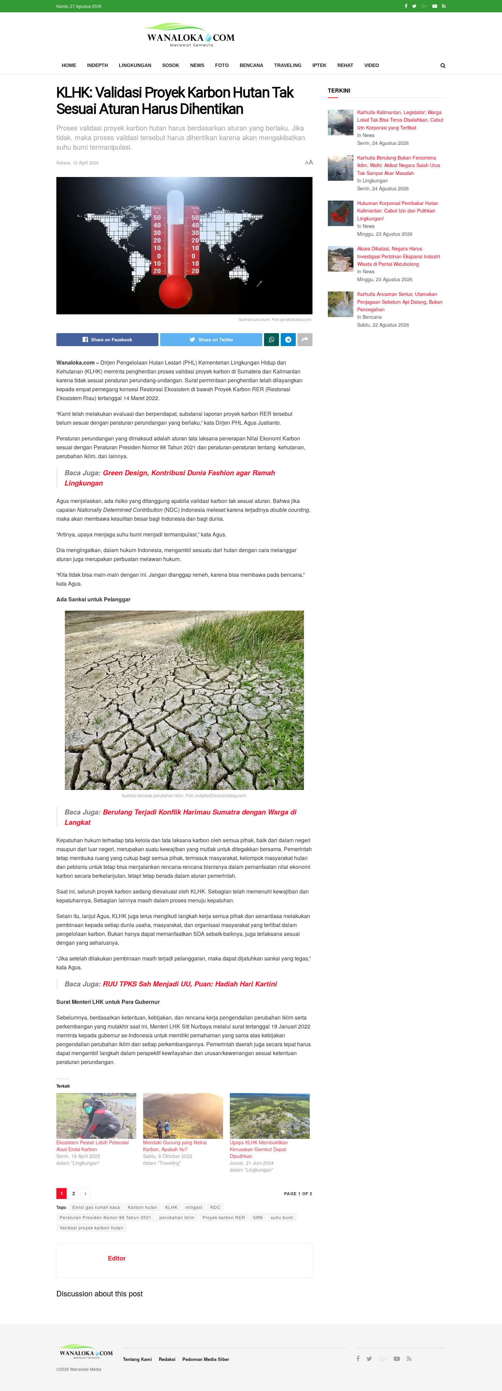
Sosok (170, 65)
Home (69, 65)
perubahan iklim (177, 1217)
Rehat (345, 65)
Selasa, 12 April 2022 (77, 162)
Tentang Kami (137, 1359)
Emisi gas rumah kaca (96, 1207)
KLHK (171, 1207)
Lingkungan (135, 65)
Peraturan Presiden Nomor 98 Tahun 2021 (106, 1217)
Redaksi (167, 1359)
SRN (258, 1217)
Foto (222, 65)
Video (371, 65)
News (197, 65)
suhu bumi (282, 1217)
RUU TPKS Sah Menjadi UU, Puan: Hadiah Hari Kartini (190, 983)
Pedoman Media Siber (205, 1359)
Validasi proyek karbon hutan (91, 1227)
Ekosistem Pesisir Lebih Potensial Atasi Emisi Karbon (92, 1146)
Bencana (251, 65)
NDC (215, 1207)
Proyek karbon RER (224, 1217)
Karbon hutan (142, 1207)
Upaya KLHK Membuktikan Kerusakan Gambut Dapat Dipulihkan (259, 1149)
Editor (117, 1258)
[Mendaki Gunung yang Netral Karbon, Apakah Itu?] (183, 1116)
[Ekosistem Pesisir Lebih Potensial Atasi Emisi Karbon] (96, 1116)
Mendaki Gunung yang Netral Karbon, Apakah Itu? (175, 1146)
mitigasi (194, 1207)
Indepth (97, 65)
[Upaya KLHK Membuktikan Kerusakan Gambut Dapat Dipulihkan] (270, 1116)
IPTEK (319, 65)
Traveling (288, 65)
